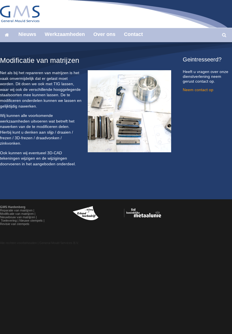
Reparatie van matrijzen (16, 210)
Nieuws (27, 34)
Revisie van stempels (14, 224)
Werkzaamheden (65, 34)
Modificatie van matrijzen (17, 213)
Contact (133, 34)
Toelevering (9, 220)
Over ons (104, 34)
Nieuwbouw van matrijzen (17, 217)
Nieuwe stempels (31, 220)
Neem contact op (198, 89)
